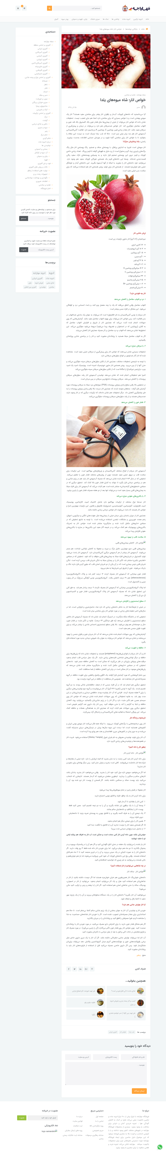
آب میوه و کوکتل (41, 152)
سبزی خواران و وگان (40, 102)
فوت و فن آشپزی (44, 163)
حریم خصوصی (97, 1130)
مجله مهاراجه (141, 95)
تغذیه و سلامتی (129, 95)
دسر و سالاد (43, 95)
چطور (139, 955)
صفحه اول (99, 1116)
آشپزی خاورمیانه (41, 66)
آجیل (56, 19)
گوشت (45, 120)
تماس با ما (99, 1121)
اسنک (45, 91)
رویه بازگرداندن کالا (96, 1125)
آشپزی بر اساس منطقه (42, 45)
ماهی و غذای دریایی (40, 124)
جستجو (23, 218)
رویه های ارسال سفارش (73, 1130)
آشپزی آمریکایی (41, 52)
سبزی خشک (95, 19)
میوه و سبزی (43, 127)
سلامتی (51, 287)
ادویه (51, 273)
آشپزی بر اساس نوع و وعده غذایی (38, 77)
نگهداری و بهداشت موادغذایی (36, 177)
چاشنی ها (115, 19)
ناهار (46, 84)
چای (30, 283)
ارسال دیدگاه (139, 1090)
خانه (147, 19)
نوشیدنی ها (46, 145)
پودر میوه (64, 19)
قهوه (46, 159)
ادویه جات (50, 278)
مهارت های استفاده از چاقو (38, 170)
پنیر (46, 131)
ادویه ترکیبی (138, 19)
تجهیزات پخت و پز (40, 174)
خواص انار (123, 1032)
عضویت (23, 249)
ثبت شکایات (77, 1125)
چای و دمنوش (42, 156)
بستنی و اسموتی (41, 149)
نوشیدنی (43, 287)
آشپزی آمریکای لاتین (40, 63)
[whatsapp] (160, 1147)
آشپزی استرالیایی (41, 73)
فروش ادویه (39, 283)
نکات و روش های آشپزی (38, 167)
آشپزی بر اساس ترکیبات (42, 113)
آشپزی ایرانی (113, 1032)
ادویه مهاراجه (39, 273)
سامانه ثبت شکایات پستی (72, 1135)
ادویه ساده (126, 19)
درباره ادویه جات (44, 141)
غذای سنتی (50, 283)
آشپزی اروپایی (42, 59)
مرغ (46, 116)
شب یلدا (131, 1032)
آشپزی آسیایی (42, 55)
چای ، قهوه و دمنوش (79, 19)
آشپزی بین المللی (30, 287)
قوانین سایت (77, 1121)
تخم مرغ (44, 134)
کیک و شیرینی (42, 109)
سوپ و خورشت (42, 98)
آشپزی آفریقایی (42, 70)
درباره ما (79, 1116)
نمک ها (106, 19)
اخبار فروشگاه (46, 188)
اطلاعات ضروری (42, 181)
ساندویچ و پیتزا (42, 106)
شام (46, 88)
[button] (24, 8)
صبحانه (45, 80)
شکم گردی (47, 138)
